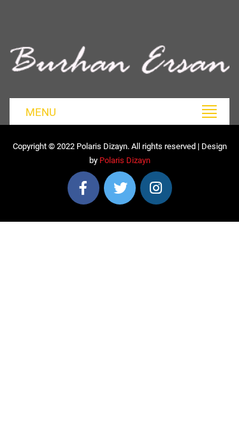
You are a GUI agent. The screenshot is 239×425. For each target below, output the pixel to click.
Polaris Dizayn (124, 160)
